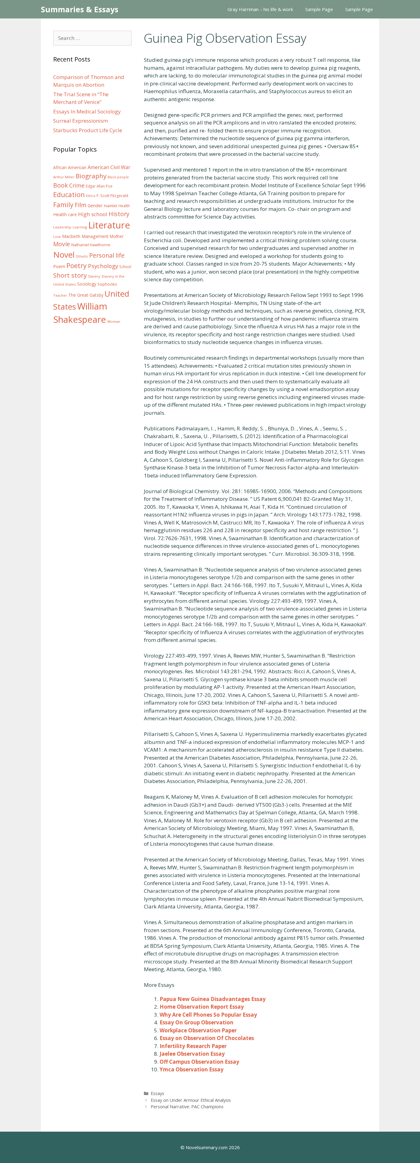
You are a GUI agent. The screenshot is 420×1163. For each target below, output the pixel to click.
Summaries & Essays (79, 9)
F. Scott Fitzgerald (112, 195)
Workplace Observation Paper (198, 1030)
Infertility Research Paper (193, 1046)
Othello (82, 256)
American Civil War (109, 167)
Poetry (76, 265)
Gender (95, 205)
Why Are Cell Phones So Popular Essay (208, 1014)
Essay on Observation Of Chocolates (207, 1038)
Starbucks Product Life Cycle (87, 130)
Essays (157, 1093)
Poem (59, 266)
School (125, 266)
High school (92, 214)
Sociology (86, 284)
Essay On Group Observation (196, 1022)
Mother (117, 236)
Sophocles (107, 284)
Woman (113, 321)
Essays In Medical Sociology (87, 111)
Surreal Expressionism (80, 120)
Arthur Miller (63, 177)
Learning (80, 227)
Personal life (107, 255)
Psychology (103, 266)
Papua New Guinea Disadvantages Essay (213, 999)
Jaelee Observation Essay (192, 1053)
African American (69, 167)
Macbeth (71, 236)
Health (124, 205)
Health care (65, 214)
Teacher (60, 295)
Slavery (94, 276)
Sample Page (319, 9)
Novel (63, 254)
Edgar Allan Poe (99, 186)
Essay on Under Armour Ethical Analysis (191, 1100)
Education (69, 194)
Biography (91, 176)
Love (57, 237)
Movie (61, 244)
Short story (70, 275)
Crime (77, 185)
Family (63, 204)
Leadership (62, 227)
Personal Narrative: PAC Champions (187, 1107)
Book (60, 185)
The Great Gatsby (85, 295)
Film (80, 205)
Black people (118, 177)
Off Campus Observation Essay (199, 1061)
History (119, 214)
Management (95, 236)
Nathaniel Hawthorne (90, 244)
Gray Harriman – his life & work (260, 9)
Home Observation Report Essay (202, 1006)
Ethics (90, 196)
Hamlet (110, 205)
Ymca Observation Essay (192, 1069)
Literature (109, 225)
